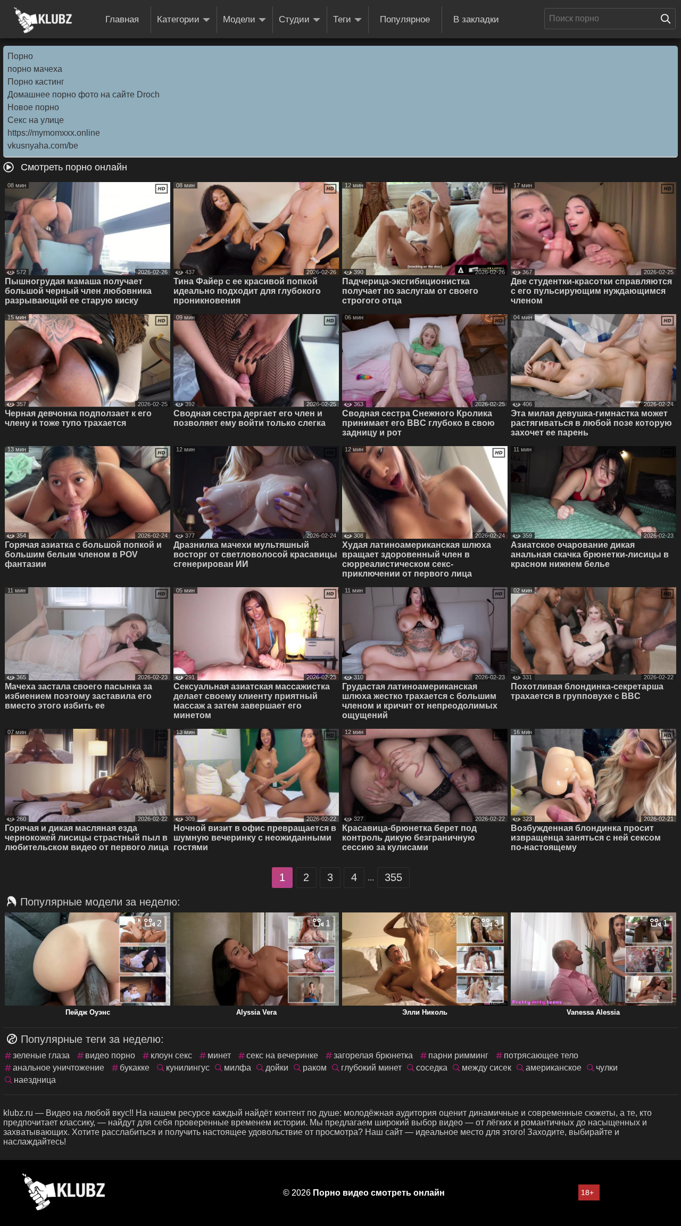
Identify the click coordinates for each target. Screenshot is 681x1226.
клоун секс (171, 1055)
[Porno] (43, 20)
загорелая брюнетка (373, 1055)
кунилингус (188, 1067)
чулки (607, 1067)
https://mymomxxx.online (53, 132)
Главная (122, 19)
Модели (239, 19)
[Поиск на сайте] (668, 18)
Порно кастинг (35, 81)
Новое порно (33, 107)
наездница (35, 1079)
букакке (135, 1067)
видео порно (110, 1055)
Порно (20, 56)
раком (315, 1067)
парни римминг (458, 1055)
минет (219, 1055)
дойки (276, 1067)
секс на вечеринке (282, 1055)
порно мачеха (34, 68)
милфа (237, 1067)
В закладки (476, 19)
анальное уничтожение (58, 1067)
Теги (342, 19)
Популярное (405, 19)
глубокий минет (371, 1067)
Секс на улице (35, 120)
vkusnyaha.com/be (42, 145)
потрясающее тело (541, 1055)
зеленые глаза (41, 1055)
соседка (431, 1067)
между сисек (486, 1067)
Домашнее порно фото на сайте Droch (83, 94)
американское (554, 1067)
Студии (294, 19)
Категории (178, 19)
